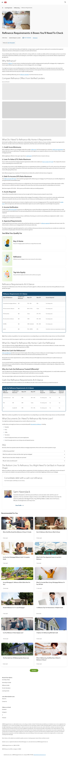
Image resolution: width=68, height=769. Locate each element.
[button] (2, 2)
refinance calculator (24, 74)
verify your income (12, 209)
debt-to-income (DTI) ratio (10, 178)
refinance (10, 63)
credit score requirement (57, 149)
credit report (29, 156)
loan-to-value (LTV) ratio (47, 161)
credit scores (33, 149)
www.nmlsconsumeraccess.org (40, 754)
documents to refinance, (36, 424)
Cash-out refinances (6, 353)
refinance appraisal (45, 223)
